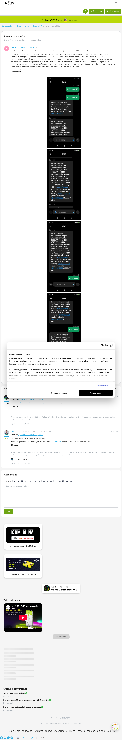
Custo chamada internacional (14, 693)
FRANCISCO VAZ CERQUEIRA (22, 47)
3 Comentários (8, 703)
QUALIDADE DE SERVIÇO (75, 731)
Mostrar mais (61, 637)
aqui (43, 403)
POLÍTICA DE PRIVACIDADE (32, 731)
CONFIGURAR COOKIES (54, 731)
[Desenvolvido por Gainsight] (61, 718)
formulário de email (27, 403)
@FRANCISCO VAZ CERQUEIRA (30, 399)
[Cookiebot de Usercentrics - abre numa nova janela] (102, 346)
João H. (14, 431)
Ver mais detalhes (100, 386)
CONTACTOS (14, 731)
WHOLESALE (112, 731)
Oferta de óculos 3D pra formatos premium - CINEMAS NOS (26, 700)
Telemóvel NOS (37, 26)
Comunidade (7, 26)
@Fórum (58, 442)
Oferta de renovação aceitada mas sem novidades (22, 707)
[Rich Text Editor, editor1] (61, 495)
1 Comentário (8, 696)
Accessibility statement (72, 723)
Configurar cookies (59, 393)
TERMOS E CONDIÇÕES (96, 731)
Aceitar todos (95, 393)
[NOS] (9, 3)
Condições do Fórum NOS (51, 723)
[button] (2, 11)
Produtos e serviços (21, 26)
